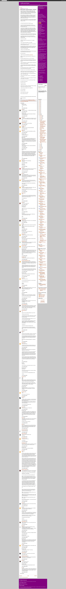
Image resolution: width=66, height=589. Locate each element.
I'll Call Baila (41, 216)
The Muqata (41, 190)
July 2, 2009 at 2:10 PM (24, 222)
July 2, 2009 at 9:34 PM (24, 390)
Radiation (41, 129)
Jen (22, 567)
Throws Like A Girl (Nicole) (43, 267)
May (40, 144)
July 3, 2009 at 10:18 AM (24, 441)
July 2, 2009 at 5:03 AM (24, 143)
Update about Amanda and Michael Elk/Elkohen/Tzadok (43, 177)
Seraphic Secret (42, 221)
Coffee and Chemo (25, 3)
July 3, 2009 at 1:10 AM (24, 432)
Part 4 (39, 12)
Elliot (22, 179)
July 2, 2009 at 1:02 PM (24, 218)
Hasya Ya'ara (41, 203)
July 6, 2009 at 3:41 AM (24, 543)
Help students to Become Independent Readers (42, 214)
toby (22, 173)
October (41, 117)
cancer (33, 100)
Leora (22, 202)
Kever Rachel (40, 26)
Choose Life (40, 25)
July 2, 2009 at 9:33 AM (24, 191)
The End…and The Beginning (43, 209)
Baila (22, 331)
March (40, 146)
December (41, 115)
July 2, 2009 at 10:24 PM (24, 416)
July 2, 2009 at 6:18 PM (24, 298)
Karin (22, 560)
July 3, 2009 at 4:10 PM (24, 449)
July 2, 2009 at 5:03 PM (24, 259)
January (41, 148)
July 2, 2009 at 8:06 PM (24, 347)
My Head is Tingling (42, 128)
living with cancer (22, 101)
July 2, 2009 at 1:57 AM (24, 111)
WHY (40, 292)
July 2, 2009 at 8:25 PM (24, 366)
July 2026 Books (41, 158)
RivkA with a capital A (24, 469)
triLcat (40, 165)
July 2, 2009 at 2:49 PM (24, 232)
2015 (39, 109)
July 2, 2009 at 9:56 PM (24, 395)
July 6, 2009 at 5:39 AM (24, 547)
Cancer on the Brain (42, 138)
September (41, 118)
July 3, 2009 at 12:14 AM (24, 428)
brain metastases (24, 100)
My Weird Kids (41, 213)
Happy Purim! (41, 211)
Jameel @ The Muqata (42, 294)
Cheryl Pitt (23, 219)
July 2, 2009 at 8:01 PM (24, 341)
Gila (22, 186)
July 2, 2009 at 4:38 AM (24, 132)
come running (23, 552)
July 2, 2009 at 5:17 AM (24, 147)
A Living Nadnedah (42, 219)
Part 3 (39, 11)
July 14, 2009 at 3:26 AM (24, 566)
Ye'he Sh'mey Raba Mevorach (25, 260)
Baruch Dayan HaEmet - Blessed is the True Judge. (42, 273)
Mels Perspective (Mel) (42, 279)
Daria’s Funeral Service (42, 270)
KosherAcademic (24, 521)
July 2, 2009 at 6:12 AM (24, 158)
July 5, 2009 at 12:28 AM (24, 468)
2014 (39, 110)
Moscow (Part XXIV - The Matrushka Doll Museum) (42, 196)
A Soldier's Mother (42, 162)
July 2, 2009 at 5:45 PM (24, 276)
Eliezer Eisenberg (24, 304)
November (41, 116)
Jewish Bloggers (42, 301)
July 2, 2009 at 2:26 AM (24, 124)
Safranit (23, 417)
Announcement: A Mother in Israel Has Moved (43, 230)
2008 (39, 149)
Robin (22, 167)
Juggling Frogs (42, 224)
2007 (39, 150)
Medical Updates (41, 14)
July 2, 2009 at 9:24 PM (24, 385)
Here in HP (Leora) (42, 160)
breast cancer (30, 100)
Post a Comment (22, 573)
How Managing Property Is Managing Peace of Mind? (42, 204)
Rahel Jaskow (23, 122)
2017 (39, 107)
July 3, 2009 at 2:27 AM (24, 436)
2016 (39, 108)
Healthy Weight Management (43, 232)
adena (22, 117)
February (41, 147)
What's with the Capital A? (42, 33)
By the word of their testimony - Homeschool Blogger (43, 236)
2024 (39, 101)
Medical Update (26, 101)
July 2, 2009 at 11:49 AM (24, 204)
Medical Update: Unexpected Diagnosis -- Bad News (28, 9)
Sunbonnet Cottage (42, 185)
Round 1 (41, 268)
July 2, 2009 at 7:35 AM (24, 166)
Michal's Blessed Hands (42, 284)
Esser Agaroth (23, 310)
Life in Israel (41, 152)
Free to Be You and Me (42, 123)
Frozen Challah (41, 188)
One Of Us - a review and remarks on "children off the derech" (43, 183)
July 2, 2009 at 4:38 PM (24, 255)
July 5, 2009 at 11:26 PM (24, 537)
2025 (39, 100)
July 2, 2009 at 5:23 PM (24, 271)
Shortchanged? (41, 262)
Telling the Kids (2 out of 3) (43, 132)
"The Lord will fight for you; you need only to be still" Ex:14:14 (43, 280)
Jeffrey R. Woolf (24, 433)
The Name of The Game (41, 27)
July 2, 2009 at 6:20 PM (24, 303)
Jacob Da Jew (23, 245)
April (40, 145)
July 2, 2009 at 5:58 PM (24, 292)
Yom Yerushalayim (42, 168)
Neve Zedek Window (42, 199)
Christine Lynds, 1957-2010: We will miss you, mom (43, 277)
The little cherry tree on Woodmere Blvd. (42, 217)
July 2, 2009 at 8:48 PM (24, 375)
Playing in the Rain (41, 29)
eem (22, 544)
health (34, 100)
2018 (39, 106)
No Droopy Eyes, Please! (42, 30)
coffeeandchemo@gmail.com (41, 20)
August (41, 119)
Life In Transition (42, 252)
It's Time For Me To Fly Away (43, 227)
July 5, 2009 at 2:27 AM (24, 501)
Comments (40, 89)
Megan (22, 130)
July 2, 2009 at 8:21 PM (24, 361)
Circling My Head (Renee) (43, 288)
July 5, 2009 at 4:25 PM (24, 530)
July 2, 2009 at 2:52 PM (24, 236)
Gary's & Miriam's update (43, 234)
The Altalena (41, 153)
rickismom (23, 376)
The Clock (40, 28)
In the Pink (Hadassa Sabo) (43, 206)
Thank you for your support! (43, 191)
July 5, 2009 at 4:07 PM (24, 524)
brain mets (27, 100)
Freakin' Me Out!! (42, 127)
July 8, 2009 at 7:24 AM (24, 554)
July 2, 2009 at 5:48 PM (24, 285)
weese (22, 286)
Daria (22, 109)
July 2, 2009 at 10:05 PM (24, 405)
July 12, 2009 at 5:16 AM (24, 562)
